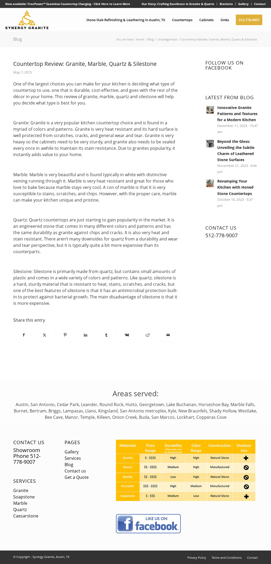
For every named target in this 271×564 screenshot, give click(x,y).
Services (24, 481)
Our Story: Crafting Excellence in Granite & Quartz (178, 4)
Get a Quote (77, 477)
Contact (260, 4)
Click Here (101, 4)
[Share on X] (44, 335)
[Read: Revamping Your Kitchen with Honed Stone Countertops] (210, 183)
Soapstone (24, 497)
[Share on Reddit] (147, 335)
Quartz (20, 509)
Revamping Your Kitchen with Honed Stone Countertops (235, 187)
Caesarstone (25, 516)
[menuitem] (178, 4)
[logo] (26, 19)
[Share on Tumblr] (106, 335)
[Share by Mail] (168, 335)
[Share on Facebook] (23, 335)
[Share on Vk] (127, 335)
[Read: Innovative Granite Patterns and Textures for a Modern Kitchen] (210, 110)
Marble (20, 503)
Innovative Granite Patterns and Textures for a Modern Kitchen (237, 113)
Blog (17, 39)
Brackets (226, 4)
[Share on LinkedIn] (85, 335)
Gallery (243, 4)
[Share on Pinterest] (65, 335)
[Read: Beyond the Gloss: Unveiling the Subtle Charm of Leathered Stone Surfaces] (210, 143)
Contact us (75, 471)
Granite (20, 490)
